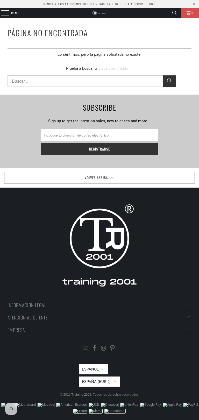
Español (90, 369)
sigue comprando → (115, 68)
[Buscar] (175, 13)
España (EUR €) (96, 381)
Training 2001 (81, 394)
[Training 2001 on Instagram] (104, 348)
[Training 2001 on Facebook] (95, 348)
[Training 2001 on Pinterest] (113, 348)
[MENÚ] (2, 13)
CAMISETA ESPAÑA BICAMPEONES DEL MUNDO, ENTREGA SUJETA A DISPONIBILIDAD (100, 4)
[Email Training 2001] (86, 348)
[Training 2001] (99, 13)
